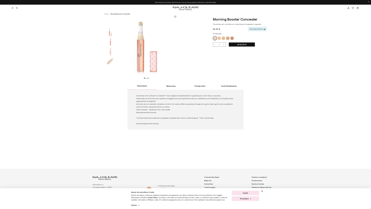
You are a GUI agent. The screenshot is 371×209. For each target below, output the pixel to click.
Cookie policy (256, 180)
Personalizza (244, 198)
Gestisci (134, 205)
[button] (12, 8)
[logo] (185, 8)
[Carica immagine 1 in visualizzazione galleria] (110, 32)
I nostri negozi (209, 187)
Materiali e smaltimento (147, 111)
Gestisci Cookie (257, 184)
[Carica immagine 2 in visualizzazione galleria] (110, 42)
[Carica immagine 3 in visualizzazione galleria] (110, 51)
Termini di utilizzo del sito (261, 187)
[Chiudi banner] (262, 191)
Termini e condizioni (259, 177)
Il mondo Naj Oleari (211, 177)
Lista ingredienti (144, 104)
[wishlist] (353, 8)
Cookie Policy (153, 197)
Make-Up (207, 180)
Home (106, 14)
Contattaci (208, 184)
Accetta (245, 193)
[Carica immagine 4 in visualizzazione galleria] (110, 61)
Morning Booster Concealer (120, 14)
